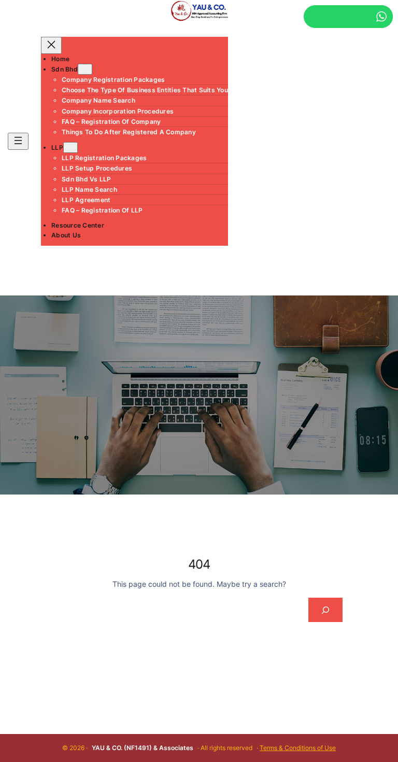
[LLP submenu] (70, 147)
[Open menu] (18, 141)
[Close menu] (51, 45)
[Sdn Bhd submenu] (85, 69)
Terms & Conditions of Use (298, 748)
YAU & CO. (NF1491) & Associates (142, 748)
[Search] (325, 610)
